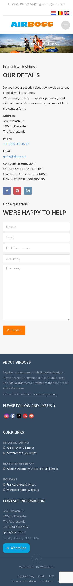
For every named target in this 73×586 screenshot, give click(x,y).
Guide (41, 576)
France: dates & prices (21, 484)
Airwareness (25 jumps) (22, 453)
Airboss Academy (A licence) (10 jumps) (32, 469)
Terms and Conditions (24, 581)
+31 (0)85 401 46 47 (15, 527)
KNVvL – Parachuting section (39, 394)
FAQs (52, 576)
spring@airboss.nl (54, 4)
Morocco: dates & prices (23, 490)
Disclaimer (47, 581)
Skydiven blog (26, 576)
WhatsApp (16, 548)
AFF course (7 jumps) (20, 448)
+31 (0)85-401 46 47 (16, 144)
